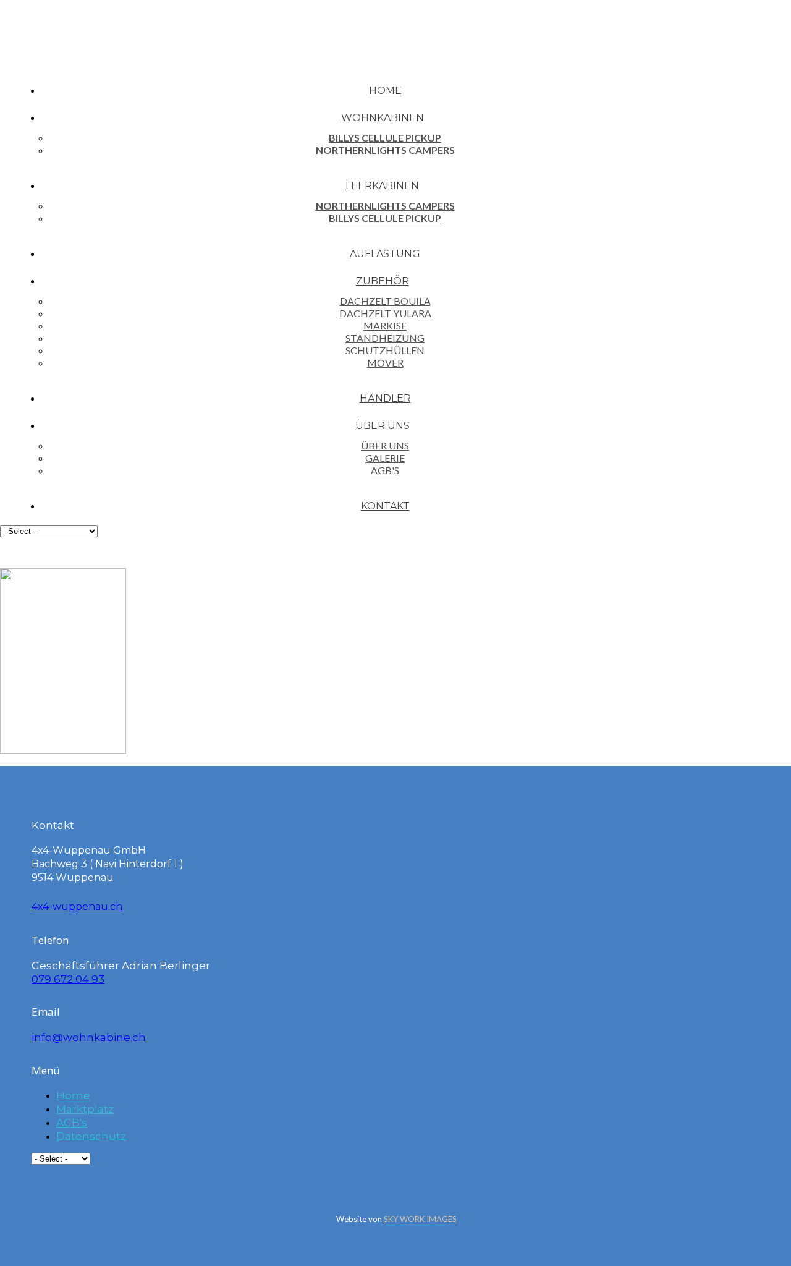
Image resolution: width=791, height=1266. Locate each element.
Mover (385, 362)
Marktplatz (85, 1109)
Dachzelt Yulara (385, 313)
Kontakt (385, 506)
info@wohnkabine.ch (89, 1037)
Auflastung (385, 254)
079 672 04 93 (68, 979)
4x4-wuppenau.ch (77, 906)
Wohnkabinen (382, 118)
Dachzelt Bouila (385, 301)
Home (385, 90)
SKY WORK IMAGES (420, 1219)
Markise (385, 325)
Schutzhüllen (385, 350)
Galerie (385, 458)
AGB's (385, 470)
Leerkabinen (382, 186)
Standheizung (385, 338)
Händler (385, 398)
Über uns (382, 425)
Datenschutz (91, 1136)
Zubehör (382, 281)
